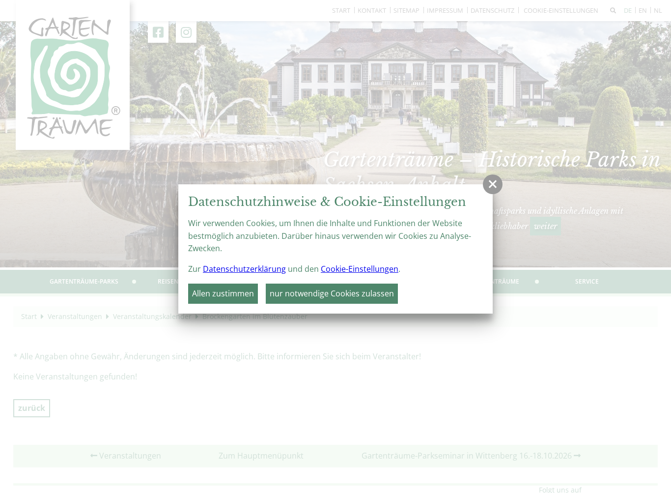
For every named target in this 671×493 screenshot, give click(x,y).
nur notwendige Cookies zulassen (332, 293)
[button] (493, 184)
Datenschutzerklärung (244, 268)
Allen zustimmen (223, 293)
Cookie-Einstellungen (359, 268)
